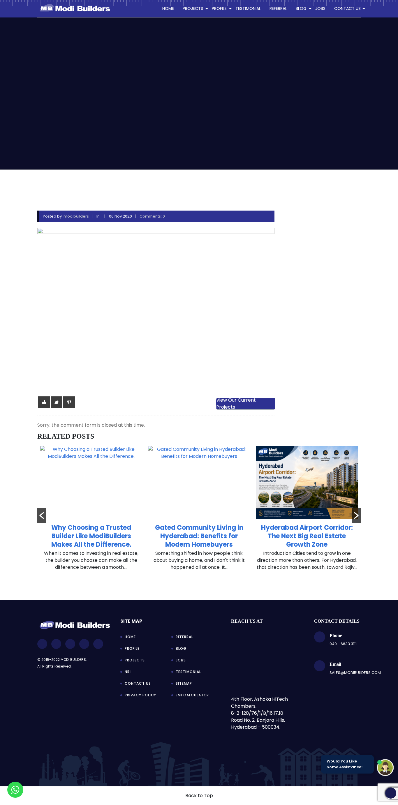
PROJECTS (193, 8)
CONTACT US (347, 8)
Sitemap (184, 683)
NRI (128, 671)
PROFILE (219, 8)
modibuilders (76, 216)
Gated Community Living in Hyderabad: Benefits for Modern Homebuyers (199, 536)
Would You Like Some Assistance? (345, 764)
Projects (135, 660)
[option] (91, 511)
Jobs (181, 660)
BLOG (301, 8)
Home (168, 8)
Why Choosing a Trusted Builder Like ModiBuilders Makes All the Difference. (91, 536)
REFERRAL (278, 8)
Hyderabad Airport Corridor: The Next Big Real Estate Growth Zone (307, 536)
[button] (41, 515)
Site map (131, 621)
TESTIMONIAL (248, 8)
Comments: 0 (152, 216)
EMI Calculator (192, 695)
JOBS (320, 8)
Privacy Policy (140, 695)
